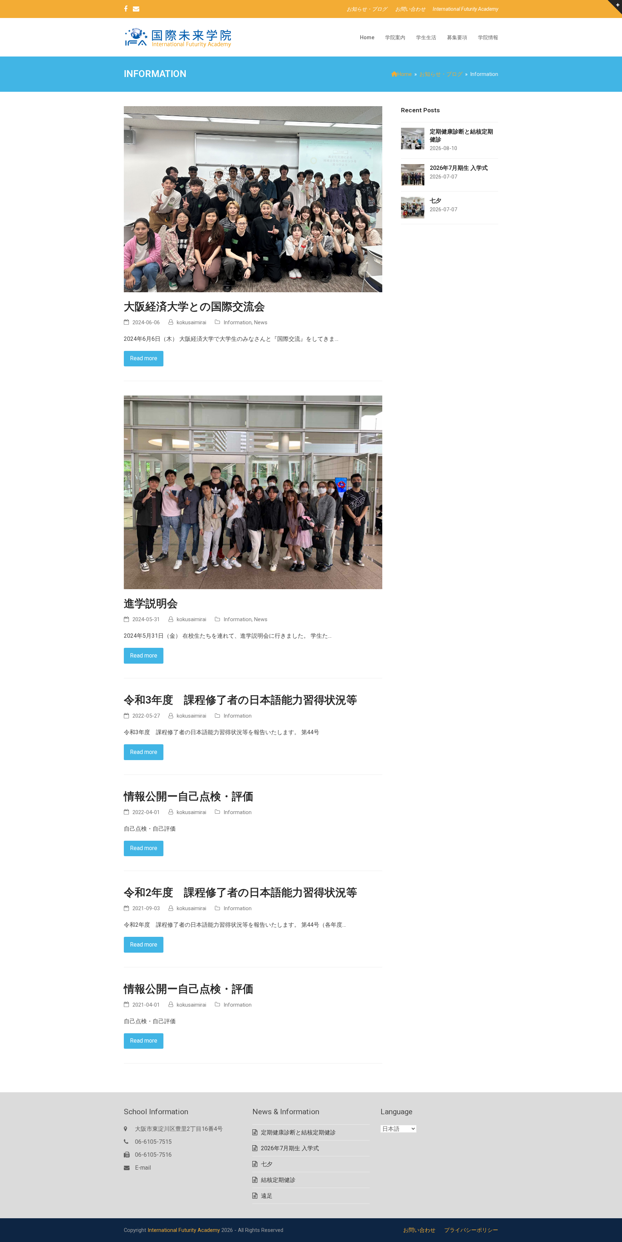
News (260, 322)
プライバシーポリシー (471, 1230)
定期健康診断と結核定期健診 (298, 1132)
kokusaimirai (191, 322)
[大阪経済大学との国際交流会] (253, 198)
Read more (143, 358)
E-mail (143, 1167)
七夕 (266, 1164)
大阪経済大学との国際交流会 (194, 307)
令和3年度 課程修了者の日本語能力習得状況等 (240, 700)
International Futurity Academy (184, 1230)
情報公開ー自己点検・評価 (188, 796)
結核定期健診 (278, 1179)
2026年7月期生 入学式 (290, 1148)
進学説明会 (151, 603)
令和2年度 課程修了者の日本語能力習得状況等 (240, 892)
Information (238, 322)
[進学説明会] (253, 492)
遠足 (266, 1195)
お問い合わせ (419, 1230)
